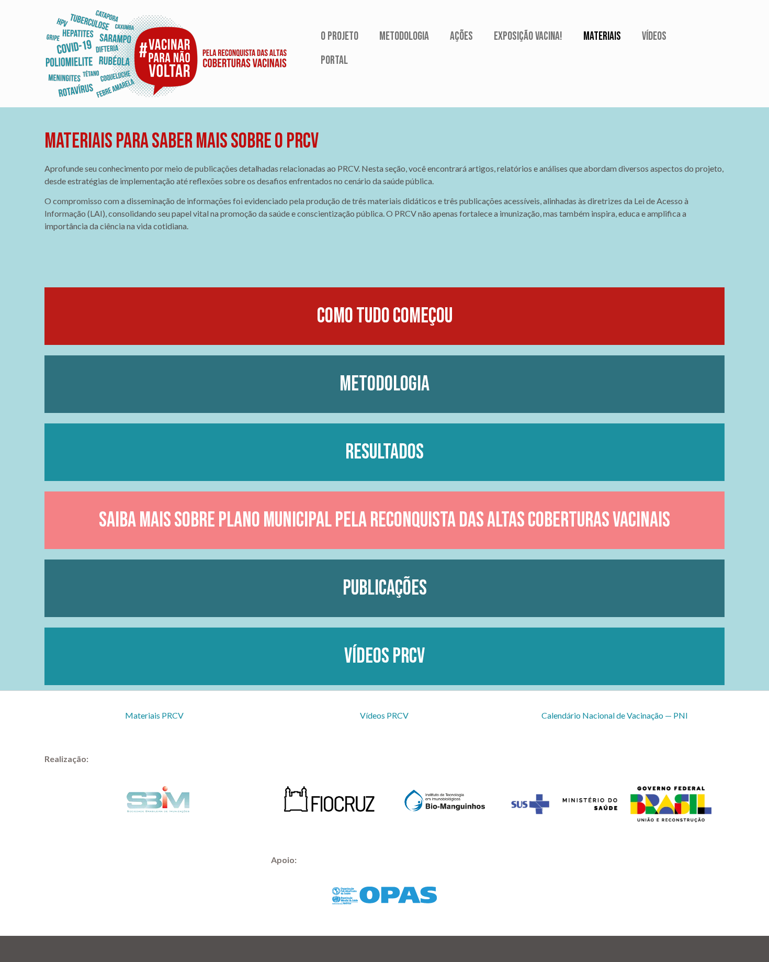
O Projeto (339, 36)
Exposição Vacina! (528, 36)
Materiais (602, 36)
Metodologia (404, 36)
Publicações (385, 588)
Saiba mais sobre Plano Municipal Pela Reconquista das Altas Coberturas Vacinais (384, 520)
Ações (461, 36)
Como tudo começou (385, 316)
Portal (334, 60)
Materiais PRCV (154, 715)
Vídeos (654, 36)
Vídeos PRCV (384, 656)
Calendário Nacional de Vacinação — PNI (614, 715)
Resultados (384, 452)
